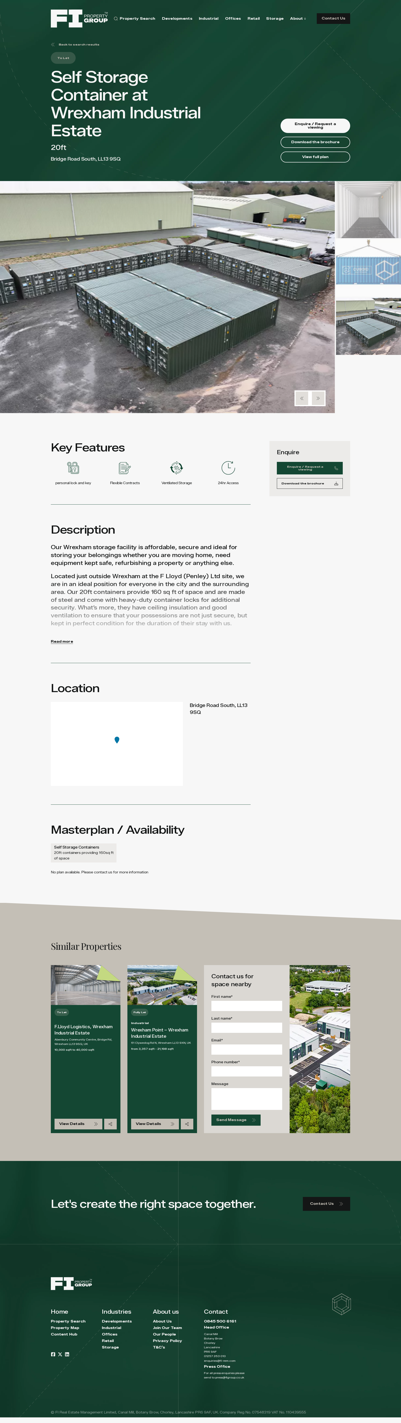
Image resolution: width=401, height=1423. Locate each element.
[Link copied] (110, 1124)
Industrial (111, 1328)
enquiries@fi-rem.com (220, 1360)
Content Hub (64, 1334)
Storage (110, 1347)
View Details (71, 1124)
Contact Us (333, 18)
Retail (108, 1341)
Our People (164, 1334)
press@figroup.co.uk (229, 1377)
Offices (110, 1334)
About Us (162, 1321)
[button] (302, 398)
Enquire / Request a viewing (315, 126)
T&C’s (159, 1347)
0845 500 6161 (220, 1321)
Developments (117, 1321)
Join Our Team (167, 1328)
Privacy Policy (167, 1341)
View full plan (315, 157)
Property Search (68, 1321)
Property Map (65, 1328)
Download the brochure (315, 142)
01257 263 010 (215, 1356)
